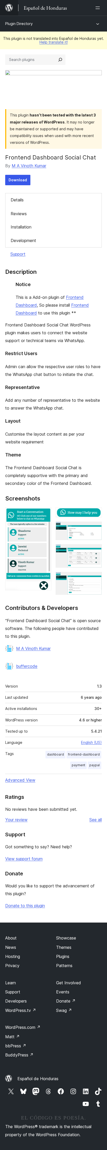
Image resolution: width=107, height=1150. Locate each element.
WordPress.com (23, 1027)
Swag (64, 1010)
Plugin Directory (19, 23)
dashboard (55, 754)
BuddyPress (19, 1055)
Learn (10, 982)
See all (95, 819)
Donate (66, 1001)
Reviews (19, 213)
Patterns (64, 965)
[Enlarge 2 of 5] (94, 514)
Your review (16, 819)
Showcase (66, 938)
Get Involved (68, 982)
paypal (94, 765)
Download (18, 180)
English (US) (91, 742)
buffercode (26, 666)
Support (17, 254)
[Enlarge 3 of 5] (94, 528)
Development (23, 240)
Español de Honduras (37, 1078)
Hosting (12, 956)
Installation (21, 227)
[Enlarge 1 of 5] (44, 514)
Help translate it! (53, 42)
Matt (12, 1036)
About (11, 938)
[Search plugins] (60, 59)
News (10, 947)
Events (62, 991)
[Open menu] (98, 8)
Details (17, 199)
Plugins (62, 956)
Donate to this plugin (25, 905)
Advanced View (20, 780)
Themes (63, 947)
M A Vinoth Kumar (29, 165)
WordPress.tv (20, 1010)
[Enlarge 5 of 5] (94, 579)
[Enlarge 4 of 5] (94, 551)
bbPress (15, 1045)
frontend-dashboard (84, 754)
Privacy (12, 965)
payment (78, 765)
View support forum (24, 858)
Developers (16, 1001)
